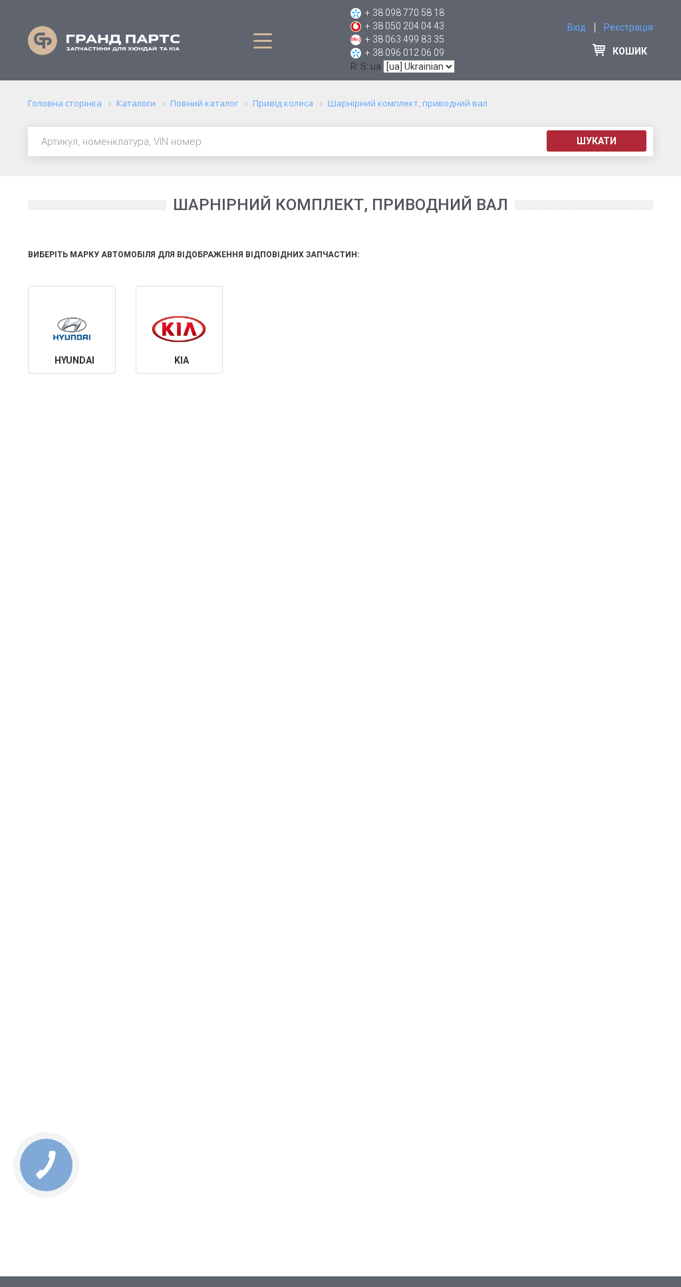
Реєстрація (628, 27)
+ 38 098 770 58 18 (404, 12)
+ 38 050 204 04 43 (404, 26)
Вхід (576, 27)
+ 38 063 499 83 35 (404, 39)
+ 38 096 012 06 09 (404, 52)
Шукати (596, 141)
